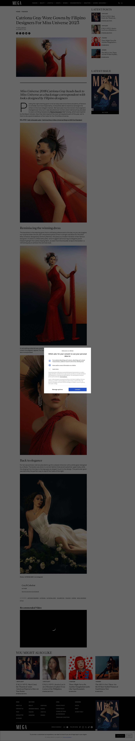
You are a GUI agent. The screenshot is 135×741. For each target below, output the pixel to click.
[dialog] (67, 370)
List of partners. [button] (63, 376)
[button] (67, 369)
